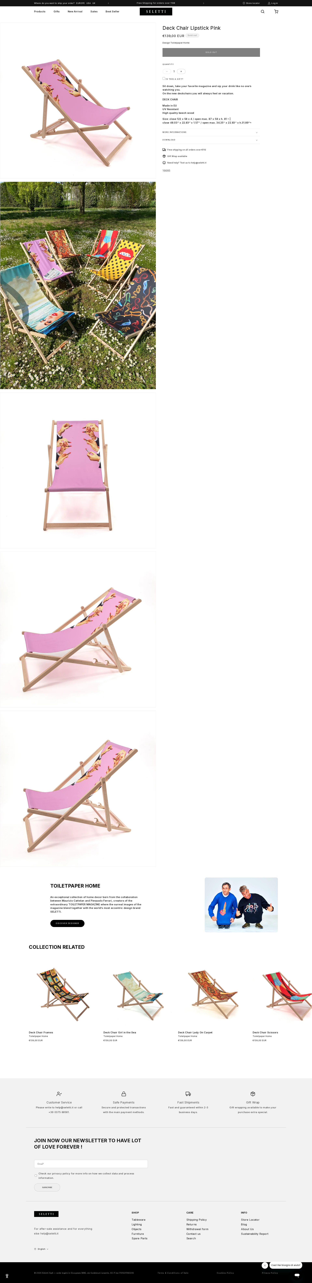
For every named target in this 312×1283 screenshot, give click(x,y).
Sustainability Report (254, 1233)
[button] (262, 11)
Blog (244, 1224)
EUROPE (80, 3)
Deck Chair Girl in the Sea (120, 1032)
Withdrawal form (197, 1229)
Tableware (138, 1219)
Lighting (137, 1224)
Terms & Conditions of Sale (173, 1273)
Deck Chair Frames (41, 1032)
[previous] (108, 3)
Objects (136, 1229)
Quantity (168, 64)
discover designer (67, 923)
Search (191, 1238)
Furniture (138, 1233)
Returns (191, 1224)
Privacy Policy (270, 1273)
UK (93, 3)
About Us (247, 1229)
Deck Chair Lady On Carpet (195, 1032)
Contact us (193, 1233)
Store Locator (250, 1219)
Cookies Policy (225, 1273)
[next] (203, 3)
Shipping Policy (196, 1219)
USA (88, 3)
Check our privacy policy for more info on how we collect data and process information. (86, 1175)
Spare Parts (140, 1238)
